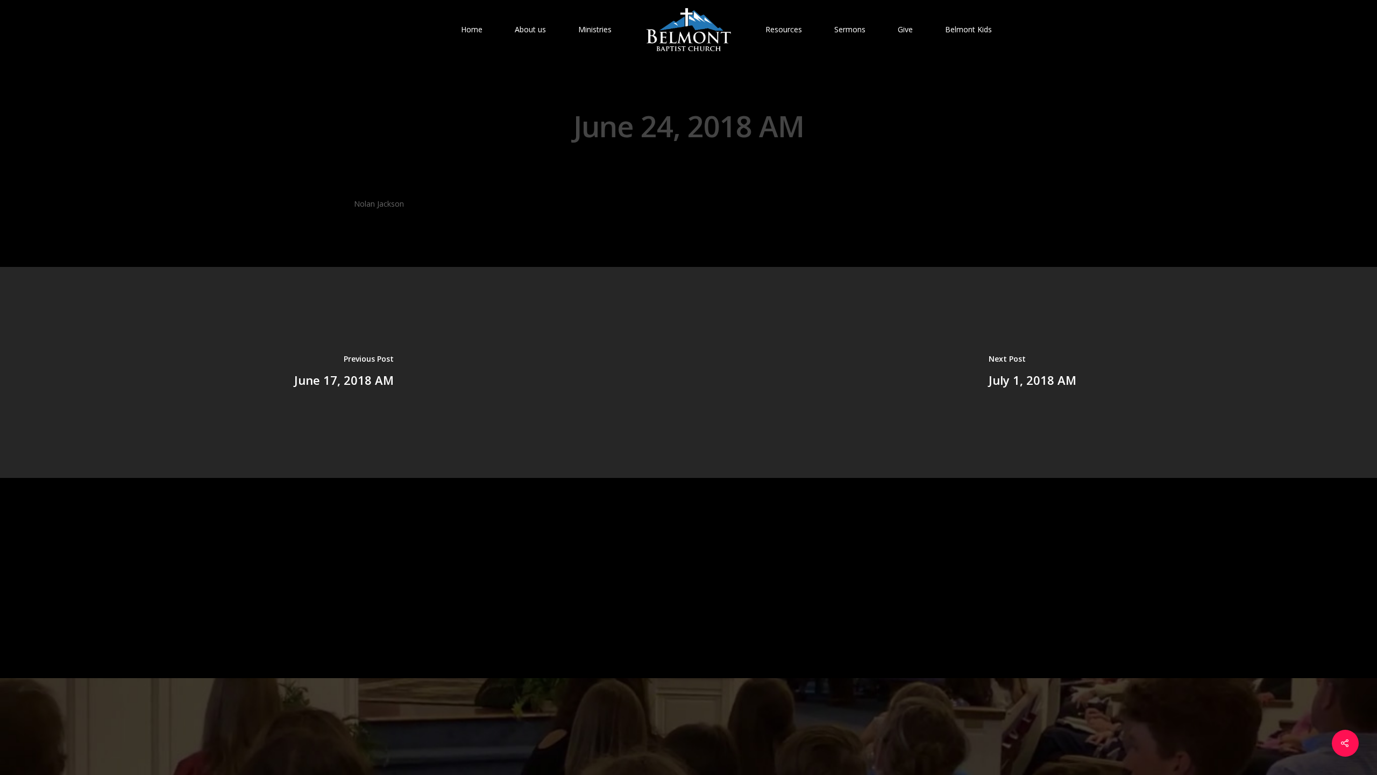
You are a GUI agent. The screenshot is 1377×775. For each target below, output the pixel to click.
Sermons (849, 29)
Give (905, 29)
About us (530, 29)
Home (471, 29)
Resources (783, 29)
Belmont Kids (968, 29)
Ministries (595, 29)
